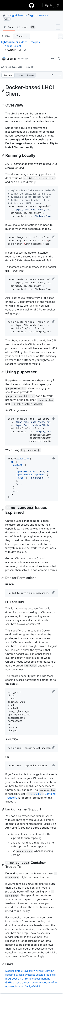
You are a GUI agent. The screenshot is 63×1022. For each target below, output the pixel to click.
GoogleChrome (16, 15)
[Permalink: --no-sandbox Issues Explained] (3, 510)
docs (24, 42)
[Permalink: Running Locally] (3, 155)
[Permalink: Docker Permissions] (3, 578)
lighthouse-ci (38, 15)
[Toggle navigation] (5, 5)
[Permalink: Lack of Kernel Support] (3, 809)
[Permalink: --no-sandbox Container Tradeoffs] (3, 864)
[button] (54, 190)
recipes (35, 42)
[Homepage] (31, 5)
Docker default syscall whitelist (24, 970)
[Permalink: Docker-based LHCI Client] (3, 90)
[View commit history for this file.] (59, 58)
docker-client (13, 46)
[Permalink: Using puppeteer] (3, 372)
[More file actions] (59, 75)
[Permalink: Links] (3, 964)
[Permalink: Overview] (3, 105)
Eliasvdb (11, 58)
